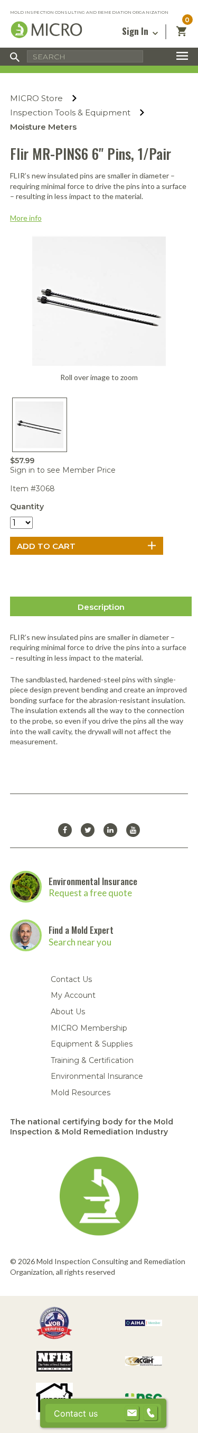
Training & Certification (92, 1060)
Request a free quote (90, 892)
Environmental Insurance (93, 881)
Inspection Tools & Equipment (70, 112)
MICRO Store (36, 98)
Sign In (136, 31)
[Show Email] (132, 1413)
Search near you (80, 942)
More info (26, 217)
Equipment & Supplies (92, 1044)
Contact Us (71, 979)
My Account (73, 995)
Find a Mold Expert (81, 929)
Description (101, 607)
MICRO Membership (89, 1028)
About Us (68, 1011)
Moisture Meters (43, 127)
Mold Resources (80, 1092)
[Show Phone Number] (150, 1413)
